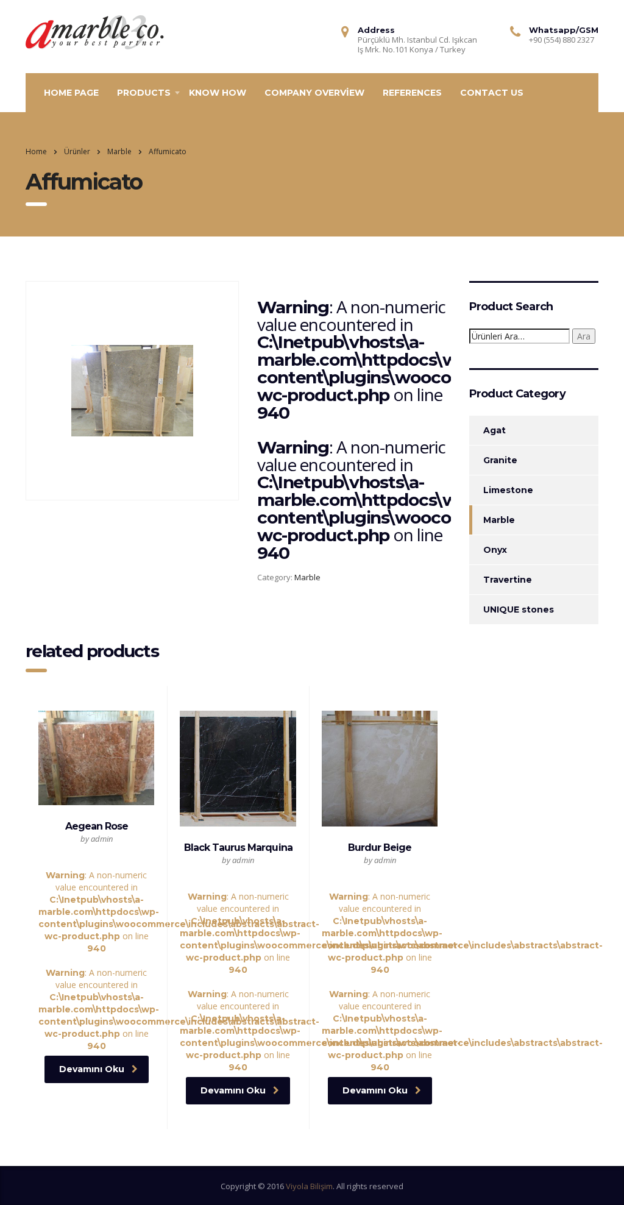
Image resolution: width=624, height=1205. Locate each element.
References (412, 92)
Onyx (495, 549)
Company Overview (314, 92)
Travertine (507, 579)
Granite (500, 460)
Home (36, 151)
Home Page (71, 92)
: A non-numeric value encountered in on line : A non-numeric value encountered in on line (96, 935)
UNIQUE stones (518, 609)
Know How (217, 92)
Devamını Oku (91, 1069)
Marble (307, 577)
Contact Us (491, 92)
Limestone (508, 490)
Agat (494, 430)
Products (144, 92)
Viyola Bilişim (309, 1186)
